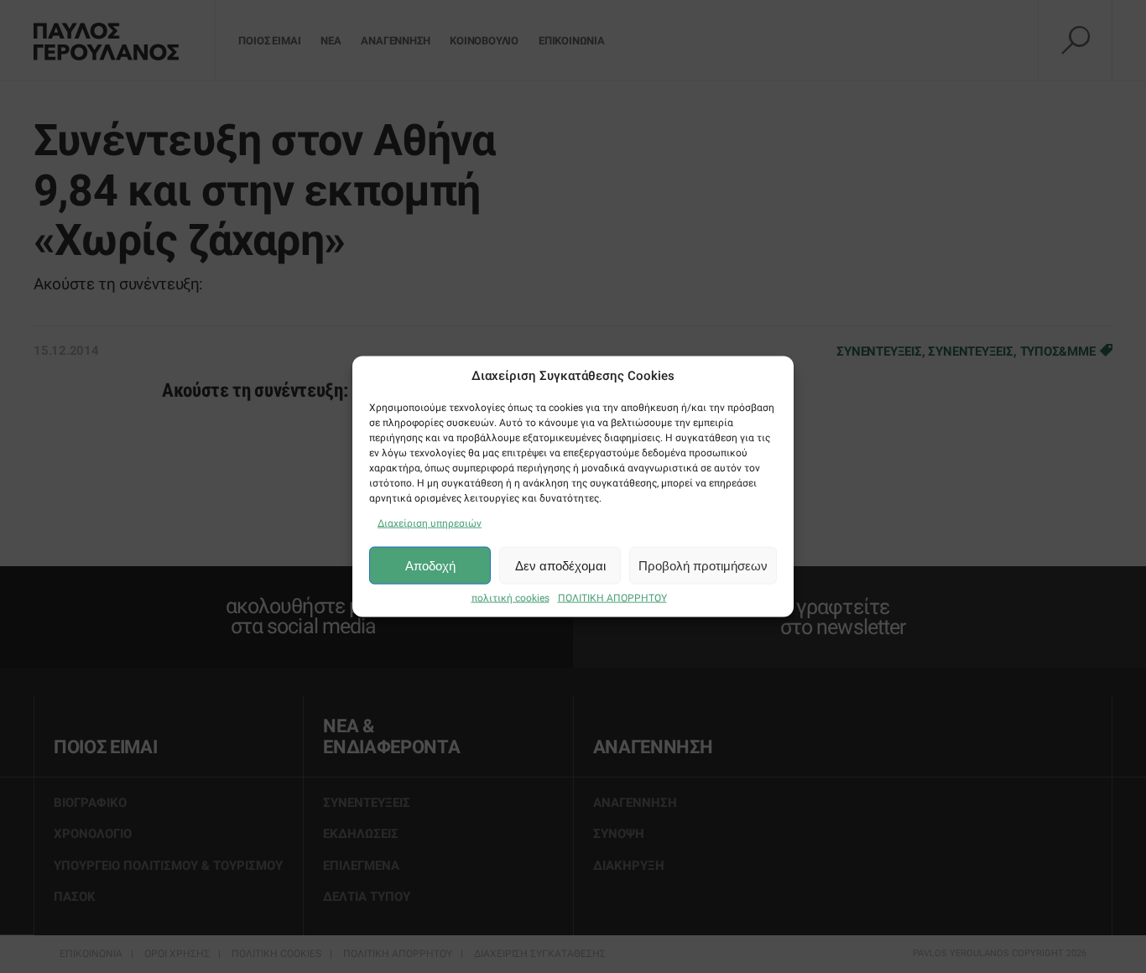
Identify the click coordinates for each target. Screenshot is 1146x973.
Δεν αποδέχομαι (560, 565)
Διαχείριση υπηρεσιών (430, 523)
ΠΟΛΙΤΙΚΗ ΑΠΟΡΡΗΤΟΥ (612, 598)
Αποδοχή (430, 565)
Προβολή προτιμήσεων (703, 565)
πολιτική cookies (510, 598)
